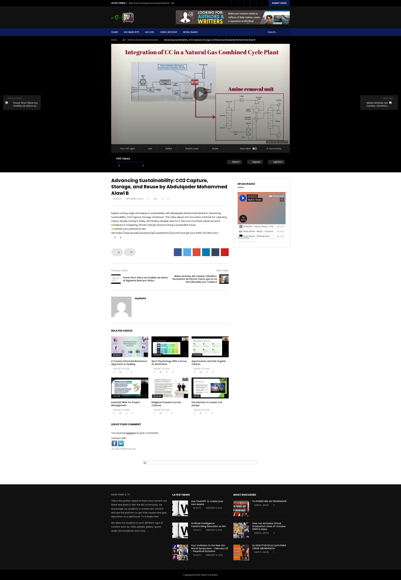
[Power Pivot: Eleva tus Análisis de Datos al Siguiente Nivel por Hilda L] (116, 279)
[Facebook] (234, 3)
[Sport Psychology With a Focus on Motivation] (170, 346)
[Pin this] (225, 252)
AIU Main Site (131, 32)
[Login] (265, 3)
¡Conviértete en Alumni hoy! (142, 3)
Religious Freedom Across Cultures (166, 404)
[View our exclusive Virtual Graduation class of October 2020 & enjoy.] (241, 530)
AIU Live (149, 32)
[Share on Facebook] (178, 252)
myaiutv (117, 198)
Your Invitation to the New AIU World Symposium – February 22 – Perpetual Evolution (209, 548)
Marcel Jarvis (261, 505)
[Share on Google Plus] (196, 252)
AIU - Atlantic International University (140, 40)
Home (114, 32)
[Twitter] (240, 3)
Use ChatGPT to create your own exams (207, 503)
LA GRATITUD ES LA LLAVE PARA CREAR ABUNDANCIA (269, 547)
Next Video (222, 270)
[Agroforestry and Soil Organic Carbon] (210, 346)
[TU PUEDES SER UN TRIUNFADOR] (241, 508)
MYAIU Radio (190, 32)
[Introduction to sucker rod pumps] (210, 388)
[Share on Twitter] (187, 252)
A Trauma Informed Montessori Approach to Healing (129, 363)
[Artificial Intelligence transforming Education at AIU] (180, 530)
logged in (131, 433)
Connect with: (119, 438)
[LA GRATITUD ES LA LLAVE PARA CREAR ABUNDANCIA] (241, 552)
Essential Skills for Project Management (125, 404)
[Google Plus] (247, 3)
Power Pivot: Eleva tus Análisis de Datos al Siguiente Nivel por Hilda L (145, 279)
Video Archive (168, 32)
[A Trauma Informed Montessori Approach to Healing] (129, 346)
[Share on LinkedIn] (206, 252)
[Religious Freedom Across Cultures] (170, 388)
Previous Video (119, 270)
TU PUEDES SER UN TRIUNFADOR (269, 501)
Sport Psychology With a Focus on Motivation (169, 363)
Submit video (279, 3)
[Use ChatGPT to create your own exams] (180, 508)
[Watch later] (253, 3)
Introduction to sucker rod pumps (207, 404)
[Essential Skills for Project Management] (129, 388)
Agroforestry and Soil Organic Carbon (209, 363)
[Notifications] (259, 3)
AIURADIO (241, 241)
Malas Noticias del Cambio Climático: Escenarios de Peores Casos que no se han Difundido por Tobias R (195, 279)
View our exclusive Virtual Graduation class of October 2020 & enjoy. (269, 526)
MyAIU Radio (251, 241)
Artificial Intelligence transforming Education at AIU (208, 525)
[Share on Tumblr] (215, 252)
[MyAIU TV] (122, 17)
